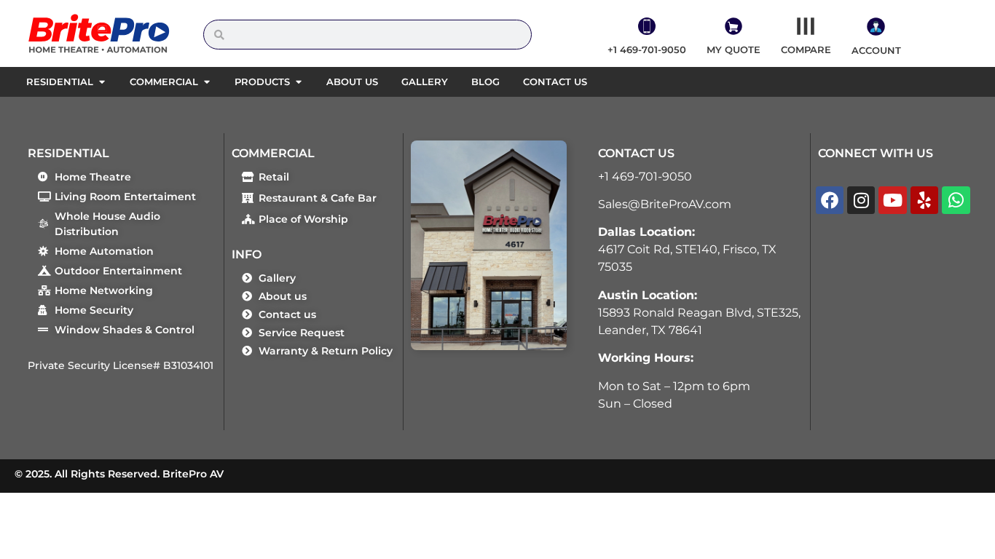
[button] (101, 82)
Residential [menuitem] (59, 81)
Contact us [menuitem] (555, 81)
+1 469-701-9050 (645, 176)
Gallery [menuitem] (424, 81)
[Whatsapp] (956, 200)
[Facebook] (829, 200)
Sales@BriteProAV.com (664, 204)
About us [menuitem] (352, 81)
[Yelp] (924, 200)
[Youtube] (892, 200)
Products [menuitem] (262, 81)
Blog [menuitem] (485, 81)
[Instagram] (861, 200)
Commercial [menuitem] (164, 81)
